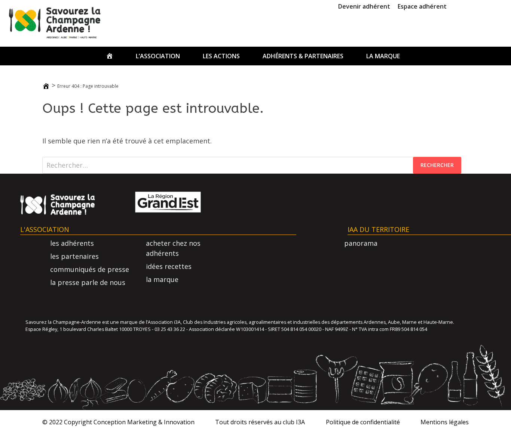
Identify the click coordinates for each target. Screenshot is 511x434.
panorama (360, 243)
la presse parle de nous (87, 282)
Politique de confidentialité (363, 422)
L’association (158, 56)
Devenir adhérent (364, 6)
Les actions (221, 56)
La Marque (383, 56)
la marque (162, 279)
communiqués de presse (89, 269)
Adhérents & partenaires (303, 56)
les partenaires (74, 256)
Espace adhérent (422, 6)
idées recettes (169, 266)
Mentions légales (444, 422)
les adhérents (72, 243)
